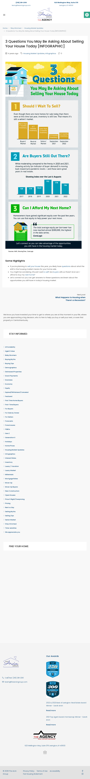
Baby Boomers (10, 355)
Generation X (10, 437)
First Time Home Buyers (14, 400)
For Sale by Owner (12, 413)
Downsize (8, 380)
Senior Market (10, 520)
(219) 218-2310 (21, 3)
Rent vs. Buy (9, 507)
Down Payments (11, 376)
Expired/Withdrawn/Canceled (16, 392)
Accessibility (55, 771)
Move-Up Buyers (11, 487)
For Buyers (9, 409)
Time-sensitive (10, 528)
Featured (8, 396)
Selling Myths (10, 511)
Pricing (7, 503)
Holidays (8, 442)
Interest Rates (10, 458)
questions (66, 266)
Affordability (10, 347)
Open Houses (10, 495)
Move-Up (8, 483)
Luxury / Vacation (12, 466)
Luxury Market (10, 470)
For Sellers (9, 417)
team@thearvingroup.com (21, 5)
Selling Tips (9, 516)
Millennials (9, 474)
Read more (51, 710)
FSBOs (7, 429)
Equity (7, 388)
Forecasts (9, 421)
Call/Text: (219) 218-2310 (14, 678)
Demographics (11, 367)
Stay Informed (16, 28)
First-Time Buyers (12, 404)
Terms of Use (42, 771)
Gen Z (7, 433)
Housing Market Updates (33, 28)
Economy (8, 384)
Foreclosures (10, 425)
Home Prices (10, 446)
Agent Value (10, 351)
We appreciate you (12, 532)
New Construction (12, 491)
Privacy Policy (28, 771)
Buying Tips (9, 363)
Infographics (50, 53)
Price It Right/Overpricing (14, 499)
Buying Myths (10, 359)
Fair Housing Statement (33, 774)
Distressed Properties (13, 372)
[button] (87, 15)
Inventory (9, 462)
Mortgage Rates (11, 479)
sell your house (33, 266)
